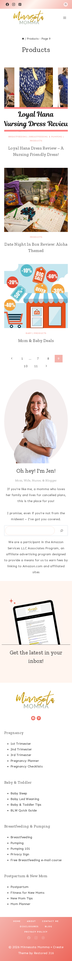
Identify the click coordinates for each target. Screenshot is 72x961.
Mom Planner (20, 904)
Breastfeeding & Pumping (45, 136)
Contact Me (50, 921)
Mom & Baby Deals (36, 340)
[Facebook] (7, 4)
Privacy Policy (36, 932)
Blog (48, 926)
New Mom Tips (21, 898)
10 (25, 366)
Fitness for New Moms (27, 893)
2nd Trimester (21, 749)
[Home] (23, 38)
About (31, 921)
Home (17, 921)
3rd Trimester (20, 755)
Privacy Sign (19, 854)
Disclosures (29, 926)
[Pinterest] (20, 4)
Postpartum (19, 887)
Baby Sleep (18, 793)
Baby (29, 333)
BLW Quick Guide (23, 810)
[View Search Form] (66, 4)
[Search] (61, 530)
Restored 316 (44, 953)
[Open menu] (64, 17)
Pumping (17, 843)
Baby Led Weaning (24, 799)
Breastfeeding (17, 136)
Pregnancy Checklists (26, 766)
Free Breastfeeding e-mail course (36, 860)
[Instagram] (13, 4)
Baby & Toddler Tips (25, 805)
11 (36, 366)
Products (36, 140)
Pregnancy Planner (24, 761)
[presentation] (36, 99)
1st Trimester (20, 744)
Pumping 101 (20, 849)
